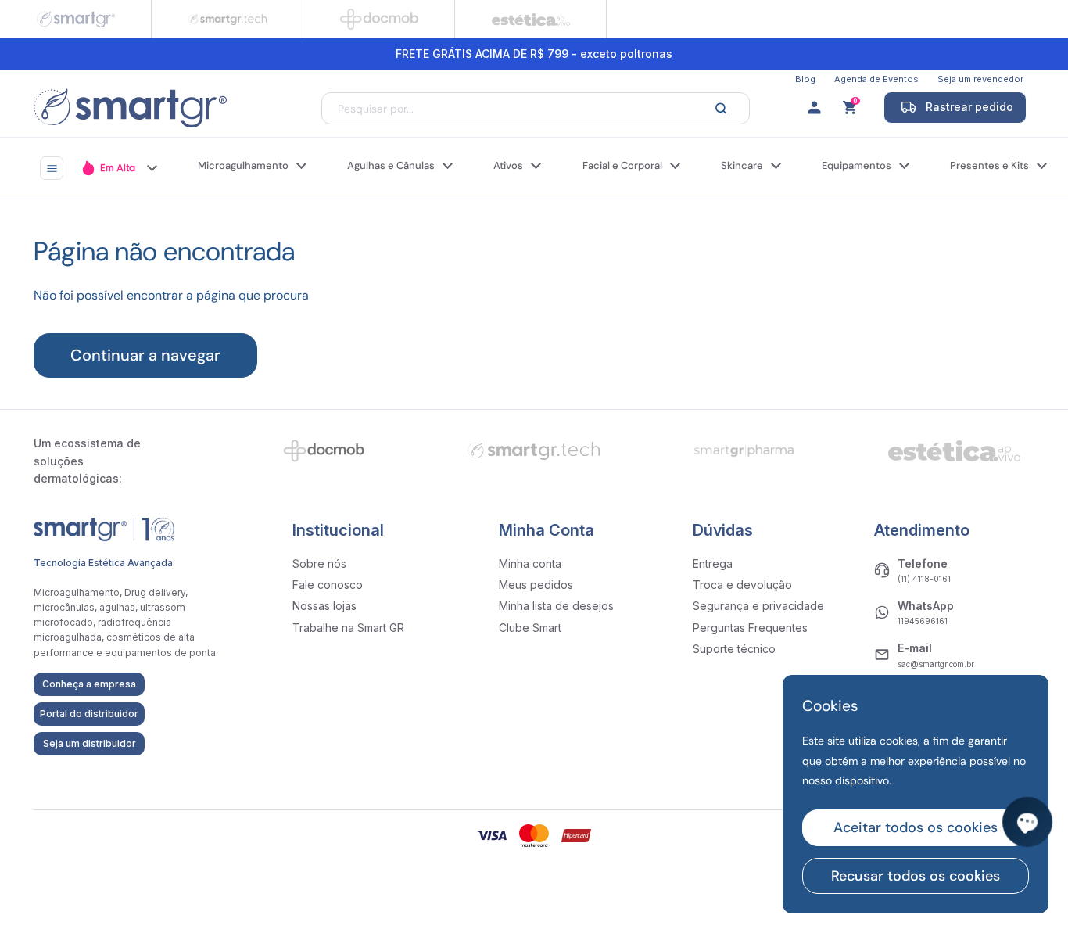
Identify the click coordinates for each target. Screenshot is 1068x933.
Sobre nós (319, 563)
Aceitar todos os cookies (915, 827)
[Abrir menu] (51, 168)
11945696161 (923, 621)
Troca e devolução (742, 584)
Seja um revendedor (980, 79)
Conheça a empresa (89, 684)
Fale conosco (327, 584)
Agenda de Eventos (876, 79)
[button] (851, 108)
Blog (805, 79)
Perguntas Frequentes (750, 627)
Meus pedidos (536, 584)
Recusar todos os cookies (915, 876)
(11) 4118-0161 (924, 578)
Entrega (713, 563)
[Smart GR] (130, 107)
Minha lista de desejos (556, 605)
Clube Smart (530, 627)
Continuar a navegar (145, 355)
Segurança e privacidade (758, 605)
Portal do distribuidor (89, 713)
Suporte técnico (734, 648)
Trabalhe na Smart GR (348, 627)
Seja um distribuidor (89, 743)
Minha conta (530, 563)
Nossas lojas (324, 605)
